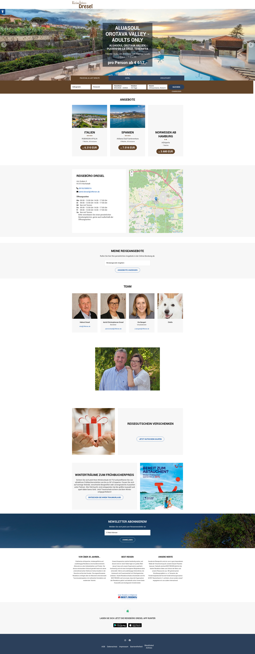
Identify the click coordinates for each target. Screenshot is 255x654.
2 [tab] (127, 74)
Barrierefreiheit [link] (136, 646)
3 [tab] (129, 74)
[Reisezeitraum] (121, 88)
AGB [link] (103, 646)
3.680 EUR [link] (165, 151)
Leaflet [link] (175, 232)
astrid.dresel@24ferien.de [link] (89, 191)
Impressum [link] (123, 646)
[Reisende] (157, 88)
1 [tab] (125, 74)
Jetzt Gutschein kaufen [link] (150, 439)
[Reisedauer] (137, 88)
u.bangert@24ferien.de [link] (142, 329)
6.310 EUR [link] (89, 147)
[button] (156, 199)
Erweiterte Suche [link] (176, 91)
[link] (2, 11)
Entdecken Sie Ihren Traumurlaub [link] (104, 497)
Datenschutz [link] (112, 646)
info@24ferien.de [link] (84, 326)
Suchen (176, 87)
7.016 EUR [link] (127, 147)
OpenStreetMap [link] (179, 232)
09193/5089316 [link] (85, 188)
